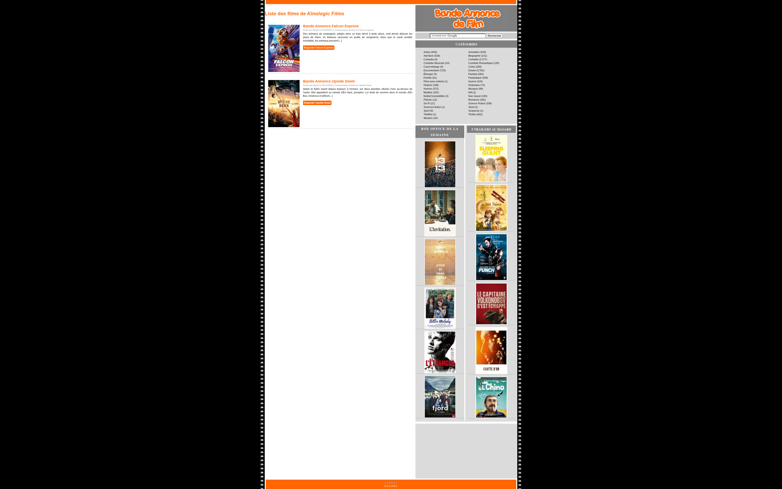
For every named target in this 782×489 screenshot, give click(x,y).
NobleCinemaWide (434, 96)
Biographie (474, 55)
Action (427, 52)
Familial (472, 74)
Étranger (428, 74)
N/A (470, 92)
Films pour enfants (434, 81)
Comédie (473, 59)
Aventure (429, 55)
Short (471, 107)
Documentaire (431, 70)
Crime (471, 66)
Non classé (474, 96)
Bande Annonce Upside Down (329, 81)
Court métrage (431, 66)
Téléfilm (428, 114)
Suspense (474, 110)
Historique (474, 85)
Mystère (428, 92)
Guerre (472, 81)
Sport (426, 110)
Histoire (428, 85)
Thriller (472, 114)
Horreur (428, 88)
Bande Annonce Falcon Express (331, 26)
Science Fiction (476, 103)
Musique (473, 88)
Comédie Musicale (434, 63)
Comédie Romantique (480, 63)
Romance (473, 99)
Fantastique (474, 77)
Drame (472, 70)
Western (428, 118)
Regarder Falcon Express (319, 47)
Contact (391, 482)
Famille (428, 77)
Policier (428, 99)
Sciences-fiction (432, 107)
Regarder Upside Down (317, 102)
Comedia (429, 59)
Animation (474, 52)
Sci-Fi (427, 103)
